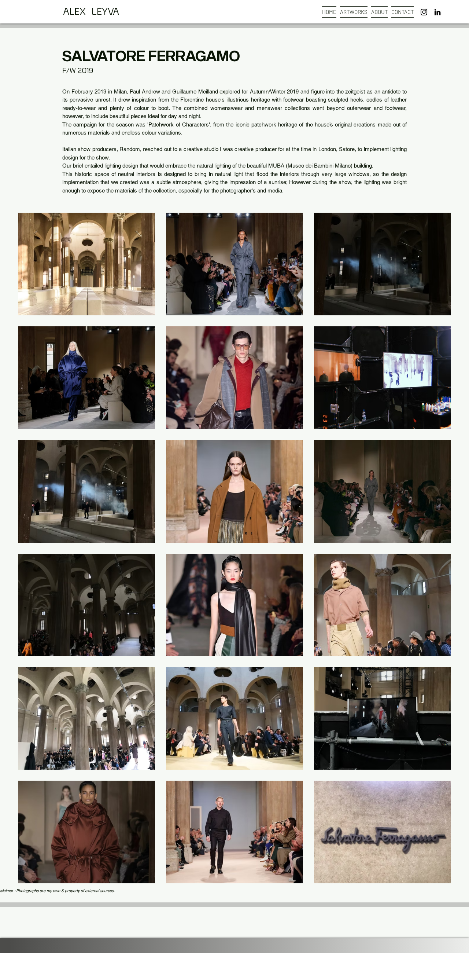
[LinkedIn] (437, 12)
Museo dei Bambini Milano (319, 165)
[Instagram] (424, 12)
